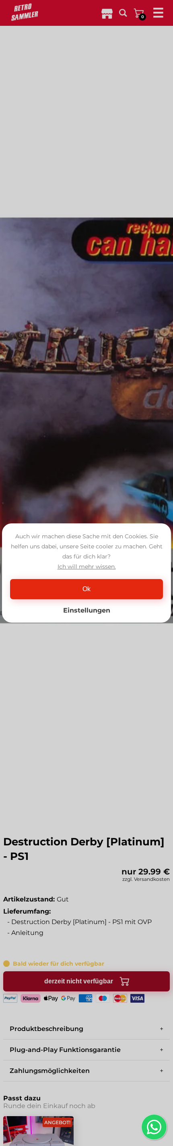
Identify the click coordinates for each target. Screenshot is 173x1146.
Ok (86, 589)
